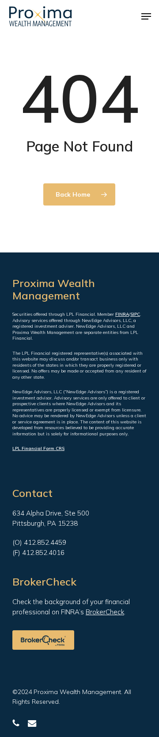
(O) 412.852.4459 (39, 542)
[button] (146, 16)
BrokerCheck (105, 612)
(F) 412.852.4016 (38, 552)
